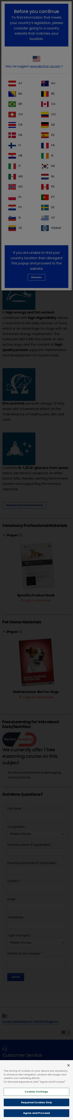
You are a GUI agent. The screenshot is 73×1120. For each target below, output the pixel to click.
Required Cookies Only (36, 1102)
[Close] (68, 1065)
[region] (36, 1090)
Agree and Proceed (36, 1113)
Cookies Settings (36, 1091)
